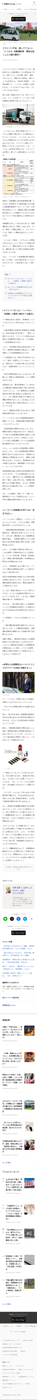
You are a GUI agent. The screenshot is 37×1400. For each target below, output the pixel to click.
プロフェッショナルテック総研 (11, 1373)
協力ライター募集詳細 (10, 997)
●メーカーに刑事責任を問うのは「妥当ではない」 (20, 288)
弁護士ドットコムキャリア (25, 1369)
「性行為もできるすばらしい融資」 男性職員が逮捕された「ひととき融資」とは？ (18, 947)
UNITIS (27, 1383)
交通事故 (18, 9)
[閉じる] (35, 13)
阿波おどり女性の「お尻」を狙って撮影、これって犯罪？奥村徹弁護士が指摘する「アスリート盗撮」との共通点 (12, 1079)
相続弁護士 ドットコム (8, 1376)
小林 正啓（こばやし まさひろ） (22, 889)
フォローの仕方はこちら (18, 15)
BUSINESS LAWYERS (8, 1369)
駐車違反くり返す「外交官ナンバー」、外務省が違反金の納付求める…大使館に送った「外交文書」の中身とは (14, 1262)
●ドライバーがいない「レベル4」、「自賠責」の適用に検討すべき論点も (20, 280)
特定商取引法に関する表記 (9, 1351)
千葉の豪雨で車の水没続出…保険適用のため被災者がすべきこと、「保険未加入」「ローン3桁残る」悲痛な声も (14, 1286)
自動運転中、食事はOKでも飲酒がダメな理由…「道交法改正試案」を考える (18, 960)
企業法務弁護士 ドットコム (26, 1376)
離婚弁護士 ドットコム (8, 1380)
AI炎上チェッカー (7, 1387)
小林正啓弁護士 (22, 223)
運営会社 (23, 1351)
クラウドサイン (20, 1366)
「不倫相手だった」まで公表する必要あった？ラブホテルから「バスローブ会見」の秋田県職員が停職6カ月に (14, 1212)
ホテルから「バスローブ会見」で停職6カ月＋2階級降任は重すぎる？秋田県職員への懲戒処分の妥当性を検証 (12, 1106)
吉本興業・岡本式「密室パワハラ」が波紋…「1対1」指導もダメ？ (17, 974)
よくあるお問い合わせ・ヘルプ (11, 1340)
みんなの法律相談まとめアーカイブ (12, 1383)
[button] (32, 919)
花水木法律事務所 (18, 893)
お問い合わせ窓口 (28, 1340)
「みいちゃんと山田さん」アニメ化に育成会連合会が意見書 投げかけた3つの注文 (12, 1126)
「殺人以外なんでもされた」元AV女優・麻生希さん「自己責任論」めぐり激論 (18, 954)
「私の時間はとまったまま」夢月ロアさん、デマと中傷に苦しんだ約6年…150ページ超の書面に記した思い (14, 1234)
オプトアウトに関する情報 (9, 1354)
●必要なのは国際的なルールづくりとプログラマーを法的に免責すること (20, 295)
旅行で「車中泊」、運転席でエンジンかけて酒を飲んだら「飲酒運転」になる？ (18, 967)
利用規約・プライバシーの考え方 (11, 1344)
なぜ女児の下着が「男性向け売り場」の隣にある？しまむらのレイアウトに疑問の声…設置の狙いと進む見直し (14, 1184)
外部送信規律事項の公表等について (12, 1347)
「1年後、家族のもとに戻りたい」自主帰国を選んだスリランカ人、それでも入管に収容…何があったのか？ (12, 1058)
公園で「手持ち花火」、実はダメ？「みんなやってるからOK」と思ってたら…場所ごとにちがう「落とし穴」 (12, 1032)
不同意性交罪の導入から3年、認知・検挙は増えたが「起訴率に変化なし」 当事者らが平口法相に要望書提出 (12, 1146)
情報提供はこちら (9, 1005)
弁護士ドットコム (9, 9)
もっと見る (6, 1162)
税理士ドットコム (7, 1366)
